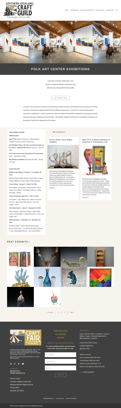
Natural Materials (99, 336)
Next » (72, 312)
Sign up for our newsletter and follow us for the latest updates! (24, 357)
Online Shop (110, 10)
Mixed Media (85, 338)
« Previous (50, 312)
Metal (82, 336)
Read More (52, 188)
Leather (94, 338)
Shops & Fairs (99, 10)
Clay (81, 334)
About (67, 10)
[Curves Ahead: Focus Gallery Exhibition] (63, 157)
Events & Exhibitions (87, 10)
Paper (88, 336)
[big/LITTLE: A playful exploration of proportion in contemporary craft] (96, 160)
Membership (75, 10)
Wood (87, 334)
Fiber (93, 334)
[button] (60, 375)
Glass (106, 334)
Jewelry (99, 334)
